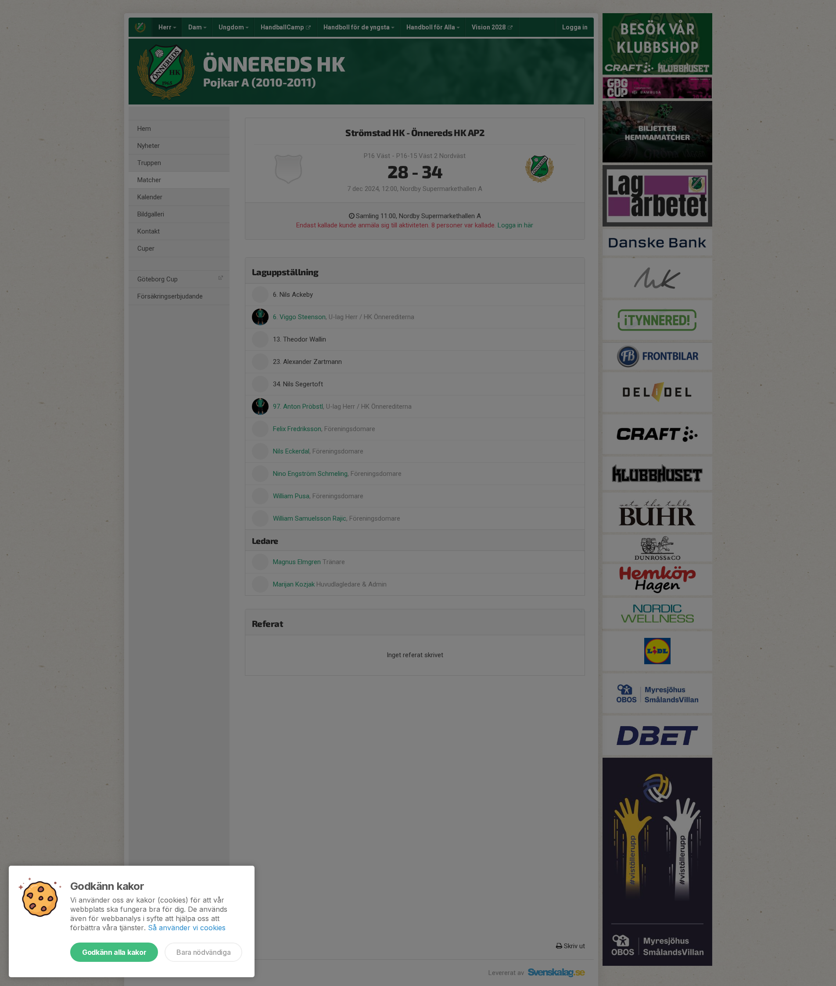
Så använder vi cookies (187, 927)
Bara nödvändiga (203, 952)
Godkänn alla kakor (114, 952)
